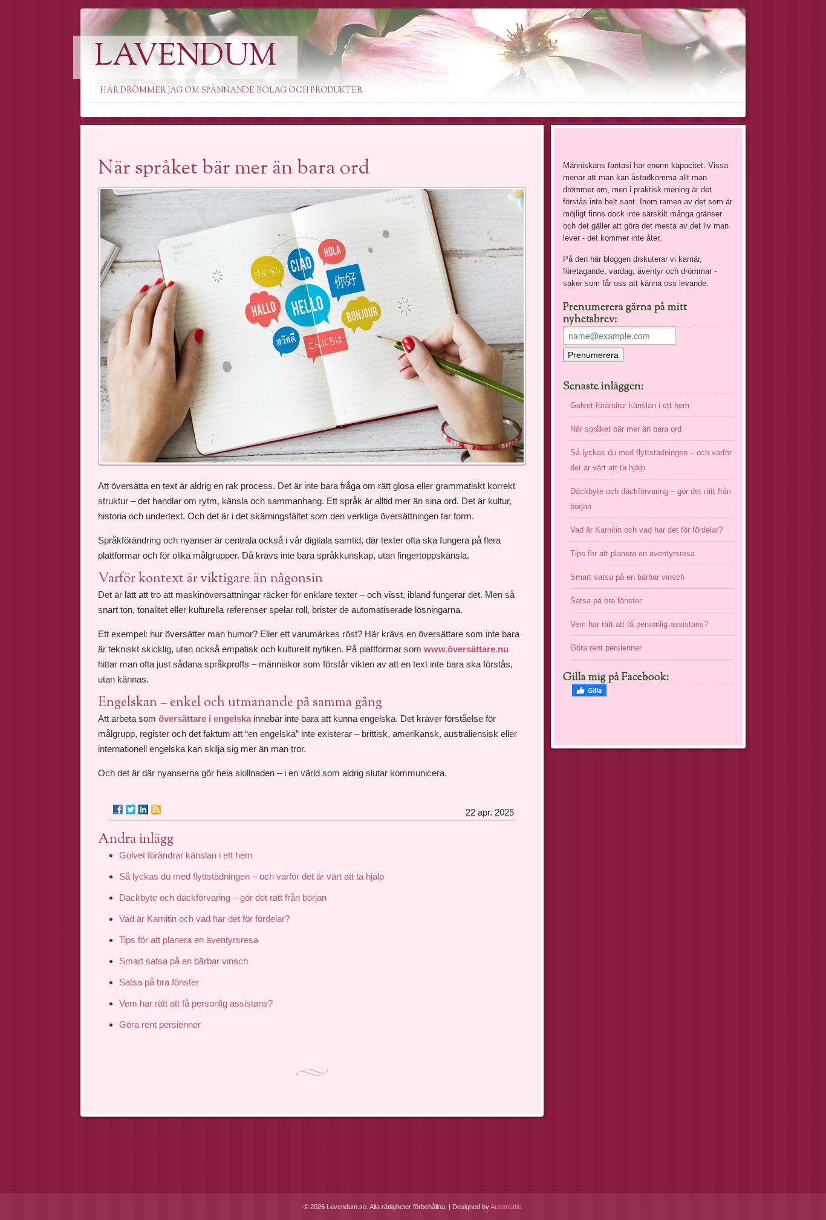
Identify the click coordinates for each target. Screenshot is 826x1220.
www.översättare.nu (466, 649)
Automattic (505, 1206)
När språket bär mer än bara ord (625, 428)
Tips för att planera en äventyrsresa (188, 940)
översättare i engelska (204, 718)
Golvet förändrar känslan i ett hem (186, 855)
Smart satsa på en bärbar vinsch (183, 961)
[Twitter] (130, 809)
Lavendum (185, 57)
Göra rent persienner (160, 1024)
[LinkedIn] (143, 809)
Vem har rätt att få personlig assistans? (196, 1003)
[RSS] (156, 809)
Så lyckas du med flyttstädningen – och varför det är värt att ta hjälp (251, 876)
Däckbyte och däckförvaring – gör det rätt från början (223, 897)
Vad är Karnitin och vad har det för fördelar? (204, 918)
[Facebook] (118, 809)
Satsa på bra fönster (159, 982)
